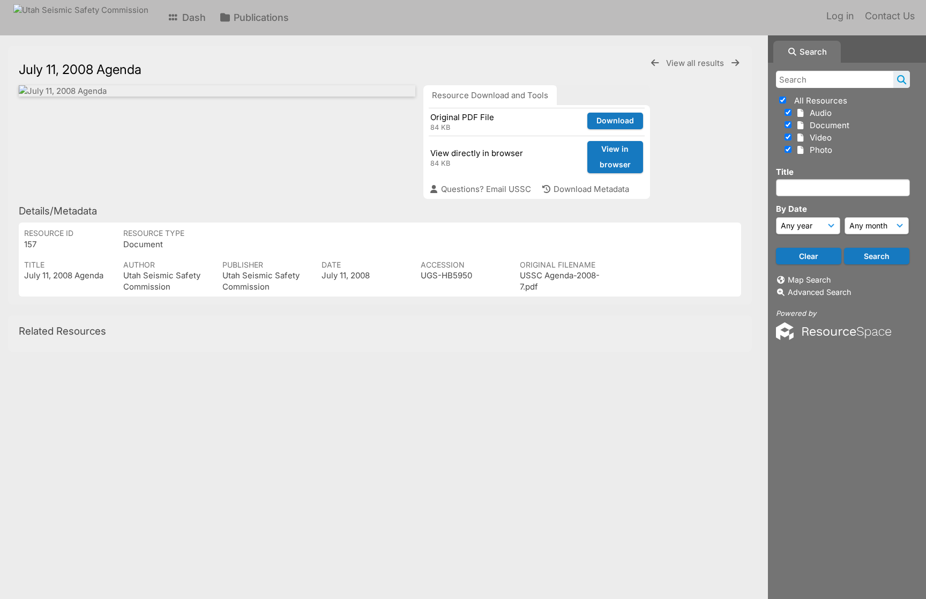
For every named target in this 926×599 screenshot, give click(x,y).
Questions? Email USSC (485, 189)
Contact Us (890, 15)
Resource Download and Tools (490, 95)
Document (827, 125)
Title (785, 172)
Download (615, 120)
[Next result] (735, 63)
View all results (696, 63)
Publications (260, 17)
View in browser (615, 156)
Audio (818, 113)
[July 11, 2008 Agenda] (217, 91)
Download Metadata (590, 189)
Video (818, 137)
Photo (818, 150)
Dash (193, 17)
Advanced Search (819, 292)
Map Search (809, 279)
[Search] (901, 79)
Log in (840, 15)
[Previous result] (655, 63)
